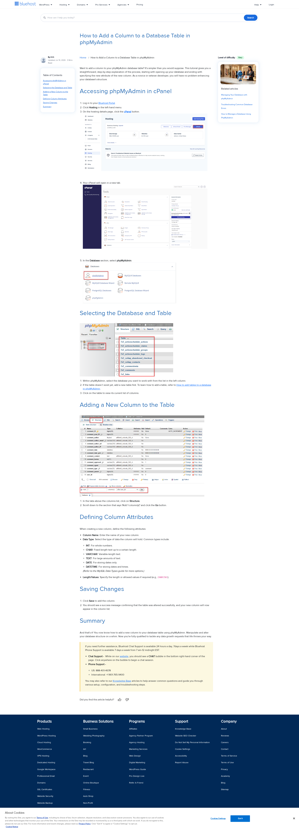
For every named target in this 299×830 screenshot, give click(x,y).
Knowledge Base (122, 681)
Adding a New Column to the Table (55, 93)
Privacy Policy (85, 824)
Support (181, 721)
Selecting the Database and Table (57, 87)
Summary (47, 106)
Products (44, 721)
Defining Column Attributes (55, 99)
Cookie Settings (182, 749)
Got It (240, 818)
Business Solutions (98, 721)
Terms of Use (42, 817)
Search (250, 17)
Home (83, 57)
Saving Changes (50, 102)
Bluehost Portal (106, 103)
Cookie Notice (12, 826)
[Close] (294, 818)
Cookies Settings (218, 818)
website (124, 656)
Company (229, 721)
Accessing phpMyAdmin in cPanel (54, 82)
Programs (137, 721)
